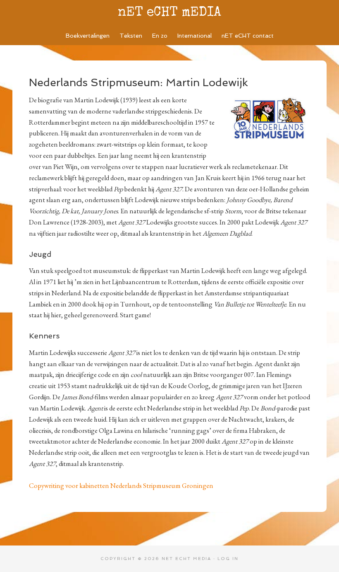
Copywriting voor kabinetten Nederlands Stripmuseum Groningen (121, 485)
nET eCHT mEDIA (169, 13)
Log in (228, 558)
